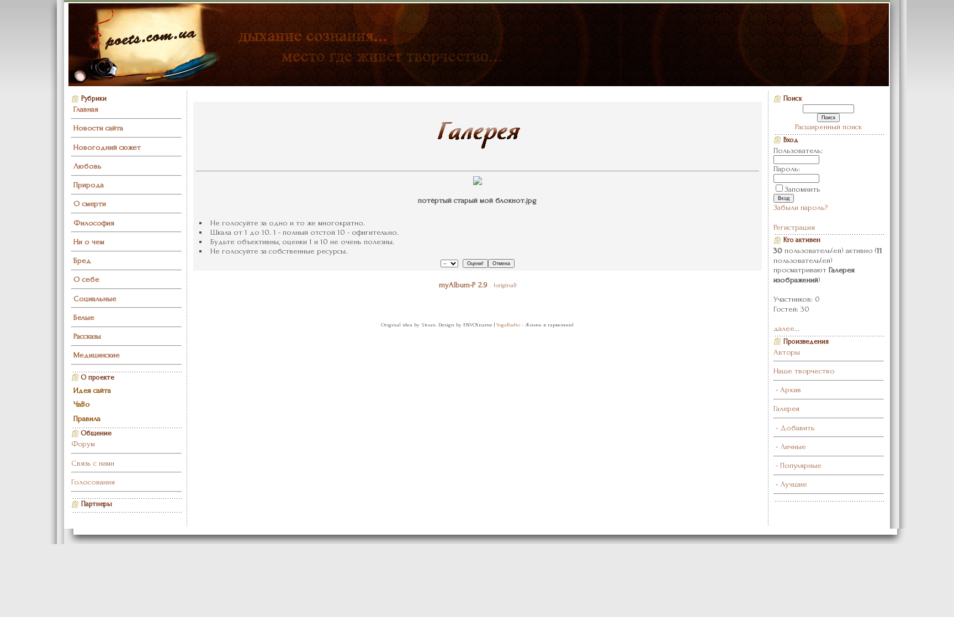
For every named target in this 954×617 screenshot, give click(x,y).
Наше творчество (804, 371)
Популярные (801, 465)
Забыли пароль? (800, 207)
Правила (86, 418)
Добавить (797, 428)
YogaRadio (508, 324)
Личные (793, 446)
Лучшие (793, 484)
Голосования (93, 482)
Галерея (786, 408)
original (505, 285)
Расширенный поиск (828, 126)
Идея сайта (92, 390)
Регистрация (794, 227)
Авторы (786, 352)
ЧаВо (81, 404)
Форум (83, 444)
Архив (790, 389)
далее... (786, 328)
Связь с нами (92, 463)
